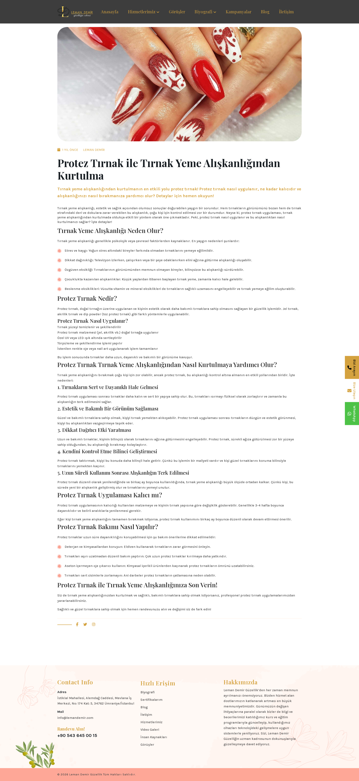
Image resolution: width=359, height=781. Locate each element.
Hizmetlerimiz (141, 11)
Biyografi (203, 11)
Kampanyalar (238, 11)
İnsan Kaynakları (153, 737)
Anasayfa (109, 11)
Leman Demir (93, 150)
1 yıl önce (69, 150)
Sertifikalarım (151, 700)
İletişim (286, 11)
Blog (265, 11)
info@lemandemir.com (75, 718)
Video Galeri (149, 730)
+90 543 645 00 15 (77, 735)
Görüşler (177, 11)
